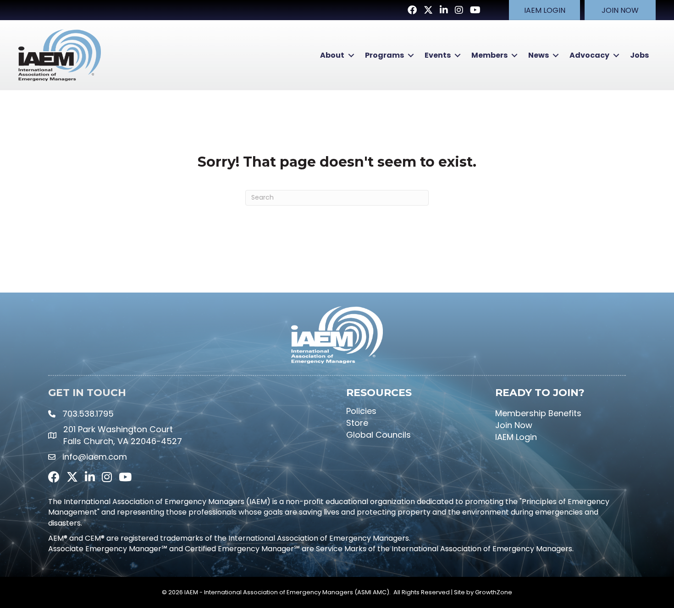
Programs (384, 55)
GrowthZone (493, 592)
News (538, 55)
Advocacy (589, 55)
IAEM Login (516, 437)
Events (438, 55)
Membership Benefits (538, 413)
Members (489, 55)
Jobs (639, 55)
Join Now (513, 425)
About (332, 55)
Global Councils (378, 434)
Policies (361, 411)
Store (357, 423)
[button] (544, 10)
